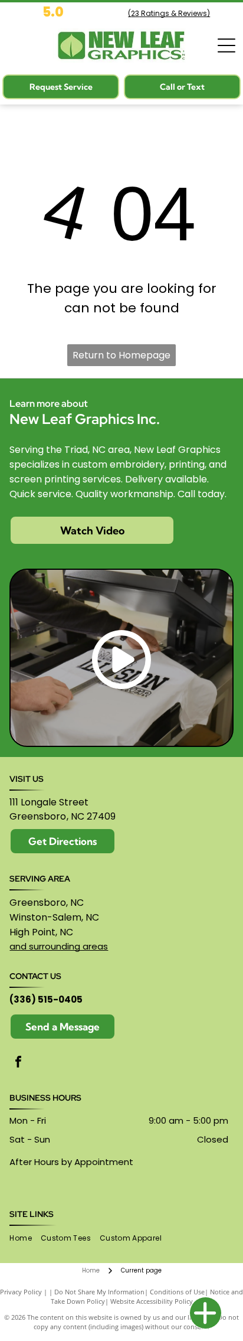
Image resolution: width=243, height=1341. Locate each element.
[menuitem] (24, 1239)
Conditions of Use (177, 1291)
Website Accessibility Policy (151, 1301)
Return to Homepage (121, 355)
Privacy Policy (21, 1291)
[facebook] (18, 1063)
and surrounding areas (58, 946)
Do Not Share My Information (99, 1291)
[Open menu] (226, 45)
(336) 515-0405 (46, 999)
